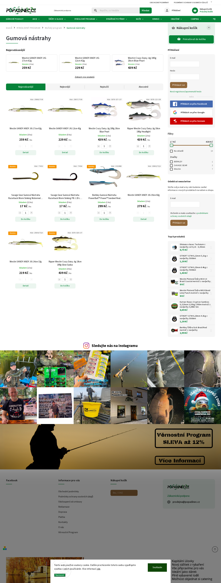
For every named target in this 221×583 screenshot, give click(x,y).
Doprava (62, 512)
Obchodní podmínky (159, 2)
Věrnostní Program (68, 532)
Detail (26, 152)
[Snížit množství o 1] (98, 146)
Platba (61, 517)
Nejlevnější (65, 87)
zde (98, 569)
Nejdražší (104, 87)
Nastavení (59, 575)
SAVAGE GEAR (193, 165)
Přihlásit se (178, 85)
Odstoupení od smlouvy (70, 501)
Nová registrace (177, 91)
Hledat (145, 10)
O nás (61, 527)
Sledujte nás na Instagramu (115, 345)
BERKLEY (193, 161)
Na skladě (193, 151)
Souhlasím (157, 567)
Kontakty (63, 522)
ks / (118, 492)
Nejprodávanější (25, 87)
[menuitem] (17, 19)
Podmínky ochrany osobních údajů (191, 2)
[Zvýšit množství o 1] (110, 146)
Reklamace (63, 506)
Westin (193, 169)
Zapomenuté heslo (192, 91)
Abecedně (143, 87)
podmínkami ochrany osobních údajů (189, 215)
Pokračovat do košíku (194, 39)
